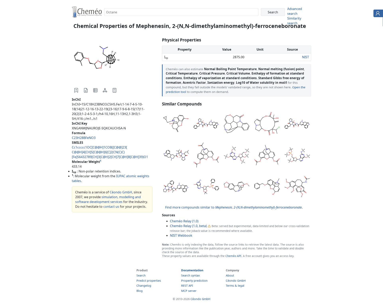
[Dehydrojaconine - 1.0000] (267, 124)
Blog (139, 291)
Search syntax (190, 275)
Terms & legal (235, 285)
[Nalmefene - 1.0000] (176, 124)
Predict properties (148, 280)
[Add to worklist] (76, 90)
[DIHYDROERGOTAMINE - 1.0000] (206, 124)
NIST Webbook (181, 235)
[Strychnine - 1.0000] (237, 124)
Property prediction (194, 280)
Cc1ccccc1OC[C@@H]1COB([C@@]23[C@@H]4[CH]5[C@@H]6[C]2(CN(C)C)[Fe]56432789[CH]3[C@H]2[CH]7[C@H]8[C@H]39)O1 (110, 152)
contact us (111, 206)
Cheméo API (233, 256)
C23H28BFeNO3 (84, 138)
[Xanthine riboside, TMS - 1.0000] (237, 155)
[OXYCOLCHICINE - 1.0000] (297, 187)
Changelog (143, 285)
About (230, 275)
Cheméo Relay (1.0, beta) (188, 226)
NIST (305, 57)
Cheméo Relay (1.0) (184, 221)
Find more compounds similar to (233, 207)
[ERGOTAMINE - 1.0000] (297, 124)
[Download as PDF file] (85, 90)
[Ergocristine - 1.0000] (176, 187)
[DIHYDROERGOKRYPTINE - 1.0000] (176, 155)
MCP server (188, 291)
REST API (187, 285)
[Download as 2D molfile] (105, 90)
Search (141, 275)
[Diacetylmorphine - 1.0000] (267, 155)
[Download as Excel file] (95, 90)
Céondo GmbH (121, 192)
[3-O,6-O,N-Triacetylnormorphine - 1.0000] (206, 155)
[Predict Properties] (114, 90)
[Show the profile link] (377, 14)
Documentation (192, 270)
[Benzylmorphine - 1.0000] (267, 187)
